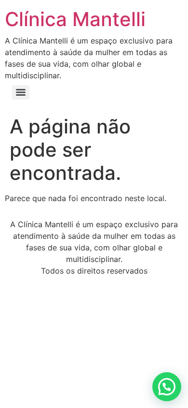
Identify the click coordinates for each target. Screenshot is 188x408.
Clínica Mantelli (75, 19)
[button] (166, 386)
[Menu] (20, 92)
